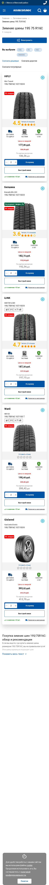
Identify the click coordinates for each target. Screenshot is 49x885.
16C (37, 50)
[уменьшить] (6, 162)
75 (28, 50)
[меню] (4, 10)
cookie (29, 865)
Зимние (21, 55)
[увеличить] (15, 162)
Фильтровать (26, 40)
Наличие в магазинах (36, 177)
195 (19, 50)
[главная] (22, 10)
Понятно (24, 881)
